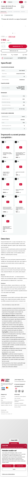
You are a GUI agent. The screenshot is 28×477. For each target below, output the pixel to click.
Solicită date (3, 410)
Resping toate (8, 465)
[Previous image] (2, 26)
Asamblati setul (17, 11)
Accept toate (20, 465)
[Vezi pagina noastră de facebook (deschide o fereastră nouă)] (16, 391)
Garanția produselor (18, 403)
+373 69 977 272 (22, 58)
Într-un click (13, 50)
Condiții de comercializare (20, 396)
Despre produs (3, 11)
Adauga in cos (17, 46)
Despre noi (3, 398)
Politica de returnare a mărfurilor (19, 401)
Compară (15, 54)
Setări (14, 469)
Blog (2, 400)
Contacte (3, 396)
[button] (14, 445)
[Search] (21, 2)
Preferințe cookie (4, 412)
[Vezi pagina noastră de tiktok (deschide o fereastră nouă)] (23, 391)
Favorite (5, 54)
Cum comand (17, 398)
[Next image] (25, 26)
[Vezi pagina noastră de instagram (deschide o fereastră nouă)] (19, 391)
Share (25, 54)
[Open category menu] (2, 15)
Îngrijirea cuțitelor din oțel (6, 405)
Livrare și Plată (17, 407)
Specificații (10, 11)
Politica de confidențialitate (20, 405)
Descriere (23, 11)
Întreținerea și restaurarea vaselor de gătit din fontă (6, 402)
